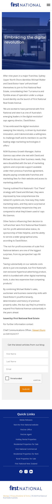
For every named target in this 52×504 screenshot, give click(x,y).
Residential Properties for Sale (26, 444)
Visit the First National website (26, 424)
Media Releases (26, 420)
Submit (26, 389)
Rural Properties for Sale (26, 458)
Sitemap (6, 496)
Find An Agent (26, 434)
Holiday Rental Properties (26, 439)
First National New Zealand (26, 463)
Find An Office (26, 429)
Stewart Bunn (38, 330)
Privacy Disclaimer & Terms (20, 496)
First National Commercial (26, 449)
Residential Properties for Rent (26, 454)
